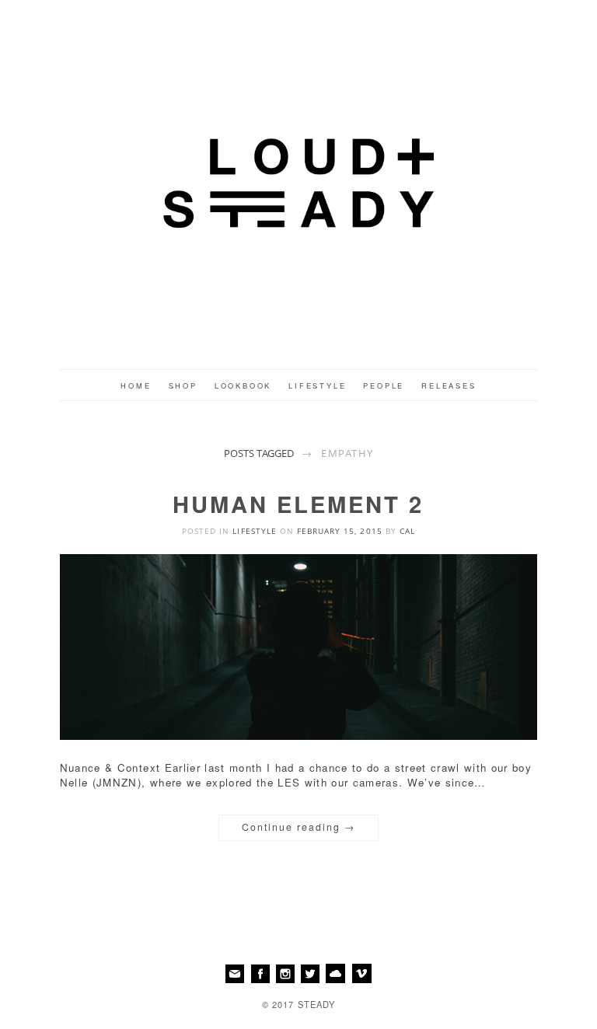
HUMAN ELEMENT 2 (298, 503)
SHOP (183, 385)
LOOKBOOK (243, 385)
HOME (135, 385)
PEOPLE (383, 385)
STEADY (317, 1004)
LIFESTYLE (317, 385)
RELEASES (448, 385)
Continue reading (298, 827)
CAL (407, 530)
